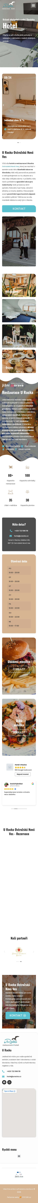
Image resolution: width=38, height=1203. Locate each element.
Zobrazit (19, 669)
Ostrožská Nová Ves (10, 166)
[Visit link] (19, 106)
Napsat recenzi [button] (23, 774)
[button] (33, 5)
